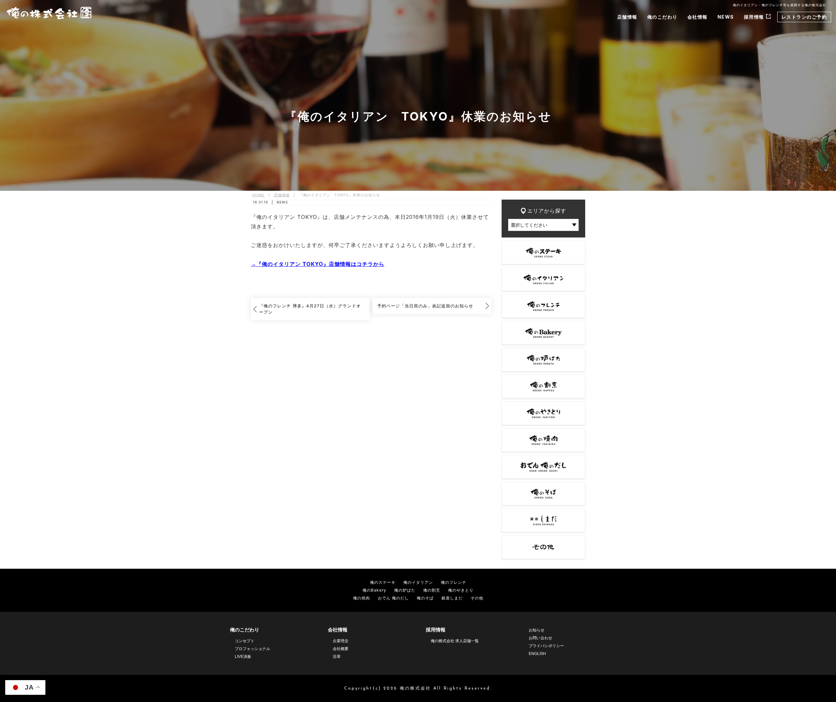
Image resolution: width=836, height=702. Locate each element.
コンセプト (244, 641)
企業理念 (340, 641)
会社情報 (697, 17)
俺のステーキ (382, 582)
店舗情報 (627, 17)
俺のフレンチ (453, 582)
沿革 (337, 656)
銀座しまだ (452, 598)
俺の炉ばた (404, 590)
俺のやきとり (461, 590)
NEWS (725, 17)
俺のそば (425, 598)
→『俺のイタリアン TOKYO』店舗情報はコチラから (317, 264)
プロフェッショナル (252, 648)
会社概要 (340, 648)
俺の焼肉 (361, 598)
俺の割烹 (431, 590)
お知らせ (536, 630)
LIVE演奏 (243, 656)
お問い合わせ (540, 638)
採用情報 (754, 17)
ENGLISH (537, 653)
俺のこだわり (662, 17)
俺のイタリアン (418, 582)
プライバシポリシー (546, 646)
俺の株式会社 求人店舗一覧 (455, 641)
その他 (477, 598)
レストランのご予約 (804, 17)
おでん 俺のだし (393, 598)
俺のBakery (374, 590)
